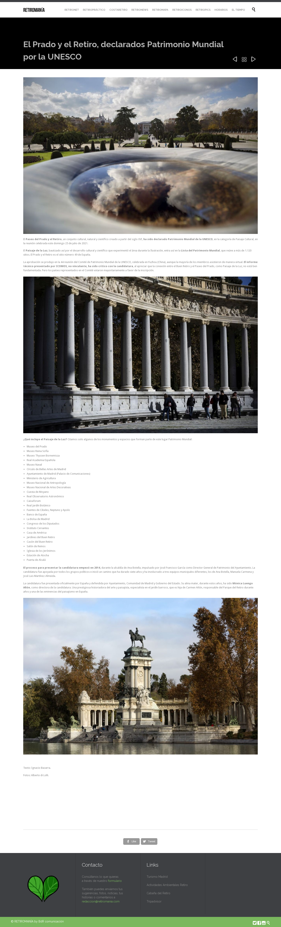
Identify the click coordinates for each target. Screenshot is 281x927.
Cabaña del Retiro (158, 893)
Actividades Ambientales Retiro (167, 885)
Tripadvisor (154, 901)
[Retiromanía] (34, 10)
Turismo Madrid (157, 876)
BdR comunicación (51, 921)
